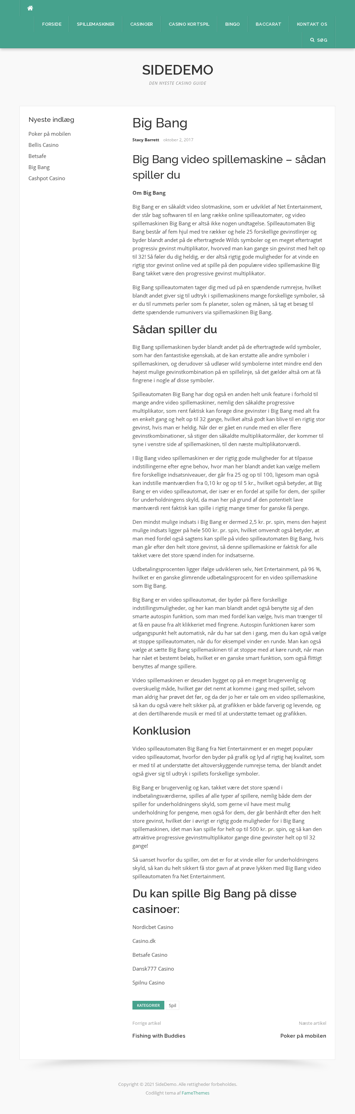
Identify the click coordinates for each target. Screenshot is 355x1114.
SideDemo (177, 69)
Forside (51, 24)
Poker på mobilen (303, 1036)
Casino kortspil (189, 24)
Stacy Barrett (145, 140)
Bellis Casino (43, 144)
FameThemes (195, 1093)
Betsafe (37, 155)
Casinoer (141, 24)
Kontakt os (312, 24)
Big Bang (39, 167)
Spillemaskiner (96, 24)
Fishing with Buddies (158, 1036)
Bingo (232, 24)
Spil (172, 1005)
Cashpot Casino (46, 178)
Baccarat (269, 24)
